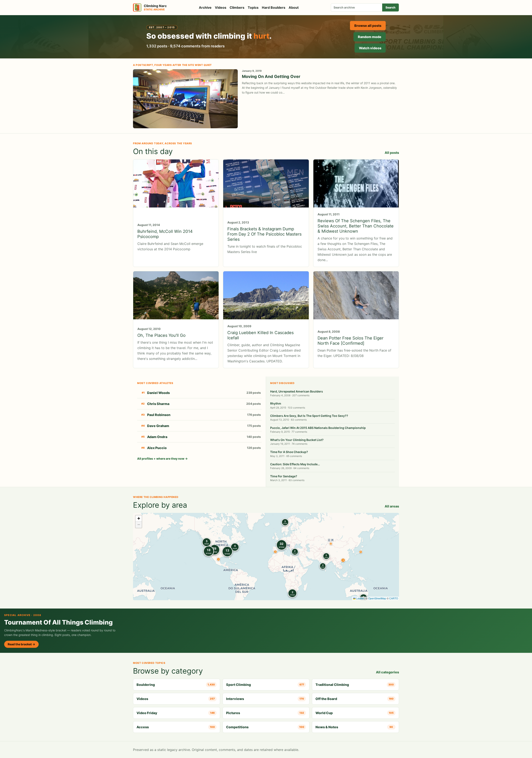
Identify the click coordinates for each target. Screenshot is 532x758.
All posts (392, 153)
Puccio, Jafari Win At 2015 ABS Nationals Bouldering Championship (318, 428)
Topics (253, 7)
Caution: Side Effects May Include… (295, 464)
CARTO (393, 598)
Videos (220, 7)
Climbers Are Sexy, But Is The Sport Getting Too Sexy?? (309, 415)
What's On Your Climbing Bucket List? (297, 440)
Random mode (369, 37)
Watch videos (370, 48)
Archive (205, 7)
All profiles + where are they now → (162, 458)
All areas (392, 506)
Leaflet (360, 598)
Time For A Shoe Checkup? (289, 452)
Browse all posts (367, 25)
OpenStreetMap (377, 598)
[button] (330, 543)
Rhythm (275, 403)
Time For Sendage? (283, 476)
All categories (387, 672)
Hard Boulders (273, 7)
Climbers (237, 7)
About (294, 7)
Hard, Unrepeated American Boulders (296, 391)
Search (390, 7)
